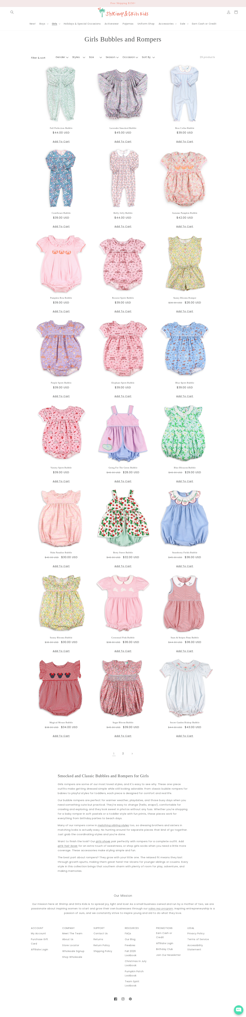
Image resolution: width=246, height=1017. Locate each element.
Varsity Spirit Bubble (61, 467)
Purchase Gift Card (39, 941)
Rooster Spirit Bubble (123, 298)
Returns (98, 939)
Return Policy (102, 945)
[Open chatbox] (238, 1010)
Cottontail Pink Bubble (123, 637)
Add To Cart (61, 141)
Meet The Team (72, 933)
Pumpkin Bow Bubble (61, 298)
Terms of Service (198, 939)
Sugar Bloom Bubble (123, 722)
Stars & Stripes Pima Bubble (185, 637)
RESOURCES (132, 928)
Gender (60, 57)
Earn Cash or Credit (164, 935)
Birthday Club (164, 949)
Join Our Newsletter (168, 955)
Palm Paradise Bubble (61, 552)
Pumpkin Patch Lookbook (134, 973)
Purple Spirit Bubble (61, 383)
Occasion (128, 57)
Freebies (130, 945)
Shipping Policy (103, 951)
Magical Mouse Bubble (61, 722)
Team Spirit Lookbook (132, 983)
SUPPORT (99, 928)
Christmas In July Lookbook (135, 963)
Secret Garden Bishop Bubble (184, 722)
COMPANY (68, 928)
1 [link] (113, 753)
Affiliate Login (39, 949)
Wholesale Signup (73, 951)
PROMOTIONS (164, 928)
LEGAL (190, 928)
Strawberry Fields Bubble (184, 552)
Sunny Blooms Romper (184, 298)
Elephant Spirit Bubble (123, 383)
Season (110, 57)
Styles (76, 57)
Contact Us (101, 933)
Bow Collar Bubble (184, 128)
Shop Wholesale (72, 957)
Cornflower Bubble (61, 213)
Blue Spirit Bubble (184, 383)
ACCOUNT (37, 928)
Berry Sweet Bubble (123, 552)
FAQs (128, 933)
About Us (67, 939)
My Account (38, 933)
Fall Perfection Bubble (61, 128)
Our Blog (130, 939)
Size (91, 57)
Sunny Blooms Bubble (61, 637)
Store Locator (70, 945)
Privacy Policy (195, 933)
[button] (12, 12)
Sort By (146, 57)
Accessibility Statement (195, 947)
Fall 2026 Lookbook (131, 953)
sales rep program (160, 908)
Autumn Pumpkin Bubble (184, 213)
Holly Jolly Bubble (123, 213)
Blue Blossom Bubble (185, 467)
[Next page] (132, 753)
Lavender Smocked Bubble (123, 128)
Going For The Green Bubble (123, 467)
